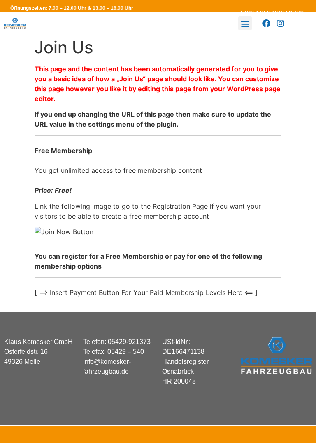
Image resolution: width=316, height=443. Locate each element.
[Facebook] (266, 23)
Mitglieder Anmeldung (272, 13)
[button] (245, 23)
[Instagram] (280, 23)
